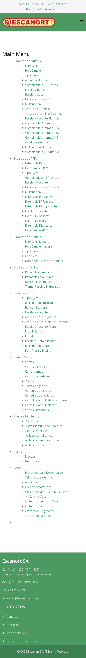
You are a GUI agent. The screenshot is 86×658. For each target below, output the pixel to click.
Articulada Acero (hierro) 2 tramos (46, 322)
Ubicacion (12, 625)
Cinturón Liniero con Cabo (42, 501)
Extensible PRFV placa (39, 201)
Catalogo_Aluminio (37, 142)
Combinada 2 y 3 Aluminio (42, 152)
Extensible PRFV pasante (41, 206)
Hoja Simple (33, 70)
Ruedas (18, 452)
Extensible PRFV (35, 163)
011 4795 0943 (31, 4)
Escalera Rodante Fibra (40, 211)
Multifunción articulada (39, 303)
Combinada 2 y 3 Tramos (41, 85)
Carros (29, 362)
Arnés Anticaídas (35, 496)
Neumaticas (33, 461)
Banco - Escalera (36, 307)
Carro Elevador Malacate (41, 405)
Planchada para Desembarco (44, 473)
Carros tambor (34, 371)
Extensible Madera (37, 242)
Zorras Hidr (32, 421)
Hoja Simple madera (38, 246)
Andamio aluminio (37, 80)
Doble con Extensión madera (44, 261)
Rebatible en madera (38, 272)
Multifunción (33, 104)
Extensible (31, 66)
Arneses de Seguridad (39, 511)
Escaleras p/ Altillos (26, 267)
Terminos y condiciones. (22, 641)
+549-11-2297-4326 (15, 590)
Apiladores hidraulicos (39, 435)
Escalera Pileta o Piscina (40, 341)
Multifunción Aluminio (39, 147)
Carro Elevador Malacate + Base (46, 400)
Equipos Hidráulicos (27, 416)
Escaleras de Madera (27, 237)
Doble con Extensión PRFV (42, 187)
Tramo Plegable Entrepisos (42, 286)
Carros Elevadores (37, 410)
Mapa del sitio (15, 633)
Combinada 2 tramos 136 (42, 128)
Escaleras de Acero (26, 293)
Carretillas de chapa (38, 391)
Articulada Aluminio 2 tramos (43, 113)
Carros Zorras (23, 357)
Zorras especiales (36, 431)
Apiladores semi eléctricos (42, 440)
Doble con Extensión (38, 99)
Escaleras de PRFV (25, 158)
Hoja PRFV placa (35, 221)
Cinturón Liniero (35, 506)
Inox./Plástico (33, 331)
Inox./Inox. (31, 336)
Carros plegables (36, 367)
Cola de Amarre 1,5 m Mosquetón (47, 492)
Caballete (31, 256)
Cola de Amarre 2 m (38, 487)
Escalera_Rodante (36, 90)
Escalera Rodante (36, 182)
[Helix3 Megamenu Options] (82, 22)
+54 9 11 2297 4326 (56, 4)
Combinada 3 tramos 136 (42, 133)
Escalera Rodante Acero (40, 327)
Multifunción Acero (37, 346)
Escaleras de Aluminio (28, 61)
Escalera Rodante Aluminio (42, 118)
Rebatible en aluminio (39, 277)
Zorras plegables (36, 386)
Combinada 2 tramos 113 (42, 123)
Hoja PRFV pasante (37, 216)
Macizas (30, 456)
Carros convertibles (37, 376)
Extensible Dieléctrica (39, 225)
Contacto (12, 617)
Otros (17, 468)
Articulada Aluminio (37, 109)
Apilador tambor (36, 445)
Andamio (31, 482)
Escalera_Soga (34, 94)
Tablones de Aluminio (39, 477)
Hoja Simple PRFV (36, 168)
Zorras (29, 381)
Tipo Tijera (31, 75)
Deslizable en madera (39, 282)
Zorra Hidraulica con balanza (44, 426)
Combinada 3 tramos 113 (42, 137)
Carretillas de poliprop (39, 395)
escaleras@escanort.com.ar (45, 9)
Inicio (17, 522)
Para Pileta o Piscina (38, 350)
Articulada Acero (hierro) (40, 317)
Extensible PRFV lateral (39, 197)
